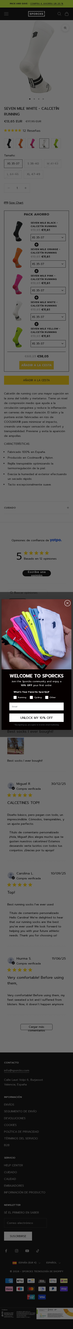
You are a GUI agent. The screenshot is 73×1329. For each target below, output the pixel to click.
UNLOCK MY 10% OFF (36, 717)
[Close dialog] (67, 603)
